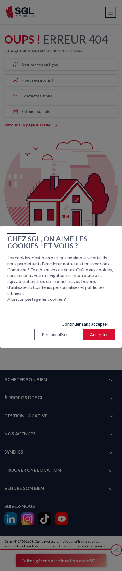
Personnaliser (55, 334)
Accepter (99, 334)
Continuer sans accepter (85, 324)
